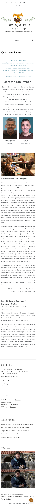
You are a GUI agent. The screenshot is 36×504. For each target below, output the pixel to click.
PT (29, 2)
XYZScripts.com (25, 503)
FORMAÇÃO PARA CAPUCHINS (18, 27)
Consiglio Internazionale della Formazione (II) (15, 427)
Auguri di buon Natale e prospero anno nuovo (15, 431)
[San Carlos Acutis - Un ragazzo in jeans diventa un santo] (18, 460)
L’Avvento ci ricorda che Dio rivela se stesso (15, 434)
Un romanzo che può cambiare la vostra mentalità (17, 424)
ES (15, 2)
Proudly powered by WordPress (12, 497)
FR (20, 2)
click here (17, 400)
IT (11, 2)
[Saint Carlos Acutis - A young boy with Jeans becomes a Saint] (18, 478)
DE (24, 2)
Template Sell (5, 499)
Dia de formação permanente (10, 437)
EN (7, 2)
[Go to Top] (31, 500)
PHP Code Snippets (11, 503)
